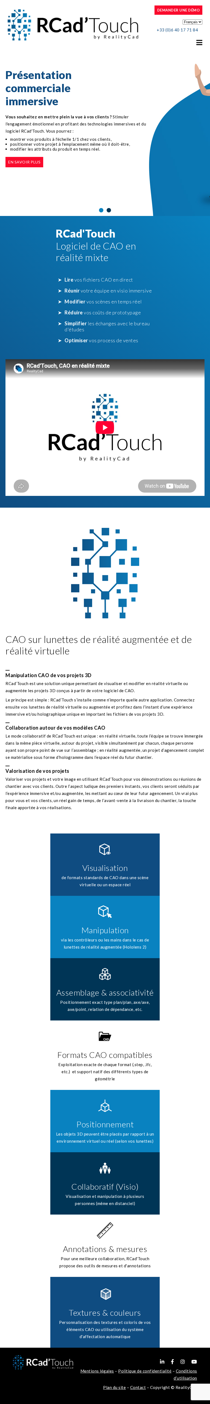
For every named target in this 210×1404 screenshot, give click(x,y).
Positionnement (105, 1124)
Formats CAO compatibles (105, 1055)
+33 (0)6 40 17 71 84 (177, 29)
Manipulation (105, 930)
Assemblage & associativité (105, 992)
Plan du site (114, 1387)
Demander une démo (178, 10)
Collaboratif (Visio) (105, 1186)
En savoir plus (24, 162)
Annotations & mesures (105, 1249)
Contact (138, 1387)
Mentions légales (97, 1370)
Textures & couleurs (105, 1312)
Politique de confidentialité (144, 1370)
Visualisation (105, 868)
